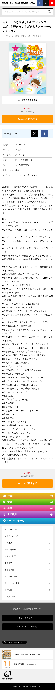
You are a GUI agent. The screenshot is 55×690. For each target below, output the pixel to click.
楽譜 (17, 36)
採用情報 (27, 609)
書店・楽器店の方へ (28, 618)
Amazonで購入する (27, 119)
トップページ (7, 36)
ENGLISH (38, 609)
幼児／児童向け (34, 36)
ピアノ (23, 36)
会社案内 (17, 609)
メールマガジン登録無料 (27, 626)
